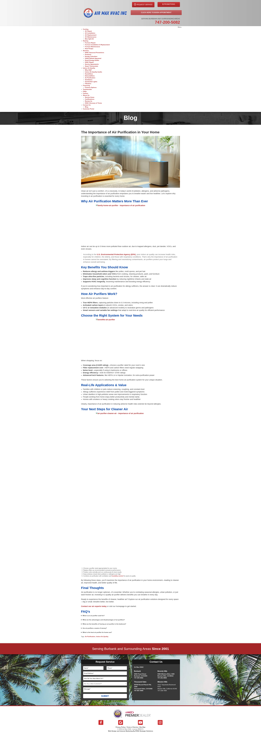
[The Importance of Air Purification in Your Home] (130, 162)
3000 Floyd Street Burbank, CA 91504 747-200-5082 (140, 676)
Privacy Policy (120, 727)
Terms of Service (132, 727)
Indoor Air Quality (102, 636)
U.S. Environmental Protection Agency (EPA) (116, 254)
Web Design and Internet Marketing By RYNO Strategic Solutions (130, 731)
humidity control (117, 576)
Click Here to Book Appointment (156, 12)
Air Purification (90, 636)
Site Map (142, 727)
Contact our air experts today (94, 606)
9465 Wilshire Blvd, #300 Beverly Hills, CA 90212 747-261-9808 (166, 676)
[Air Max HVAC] (105, 13)
